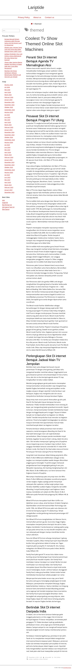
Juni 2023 (7, 177)
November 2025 (9, 105)
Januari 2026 (8, 100)
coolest (31, 659)
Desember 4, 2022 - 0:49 (35, 657)
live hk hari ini (7, 205)
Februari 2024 (8, 157)
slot (3, 200)
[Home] (32, 23)
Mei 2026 (7, 90)
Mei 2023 (7, 180)
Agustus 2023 (8, 172)
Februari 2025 (8, 127)
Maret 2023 (8, 185)
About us (37, 17)
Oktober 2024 (8, 137)
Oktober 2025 (8, 107)
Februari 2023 (8, 187)
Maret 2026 (8, 95)
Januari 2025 (8, 130)
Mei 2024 (7, 150)
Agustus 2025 (8, 112)
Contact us (49, 17)
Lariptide (36, 7)
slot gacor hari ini (8, 207)
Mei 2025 (7, 120)
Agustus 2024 (8, 142)
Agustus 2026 (8, 85)
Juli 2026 (7, 87)
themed (45, 659)
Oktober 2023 (8, 167)
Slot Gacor (6, 209)
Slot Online (57, 657)
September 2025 (9, 110)
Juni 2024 (7, 147)
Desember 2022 (9, 192)
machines (36, 659)
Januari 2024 (8, 160)
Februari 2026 (8, 97)
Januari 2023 (8, 190)
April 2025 (7, 122)
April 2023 (7, 182)
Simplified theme (67, 667)
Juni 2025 (7, 117)
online (41, 659)
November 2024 (9, 135)
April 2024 (7, 152)
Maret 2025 (8, 125)
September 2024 (9, 140)
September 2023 (9, 170)
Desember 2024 (9, 132)
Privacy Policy (24, 17)
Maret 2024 (8, 155)
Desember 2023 (9, 162)
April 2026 (7, 92)
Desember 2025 (9, 102)
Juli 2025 (7, 115)
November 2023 (9, 165)
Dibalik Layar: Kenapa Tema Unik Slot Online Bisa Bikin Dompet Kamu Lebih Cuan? (13, 49)
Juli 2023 (7, 175)
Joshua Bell (48, 657)
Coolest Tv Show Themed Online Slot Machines (44, 44)
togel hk (5, 203)
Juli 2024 (7, 145)
